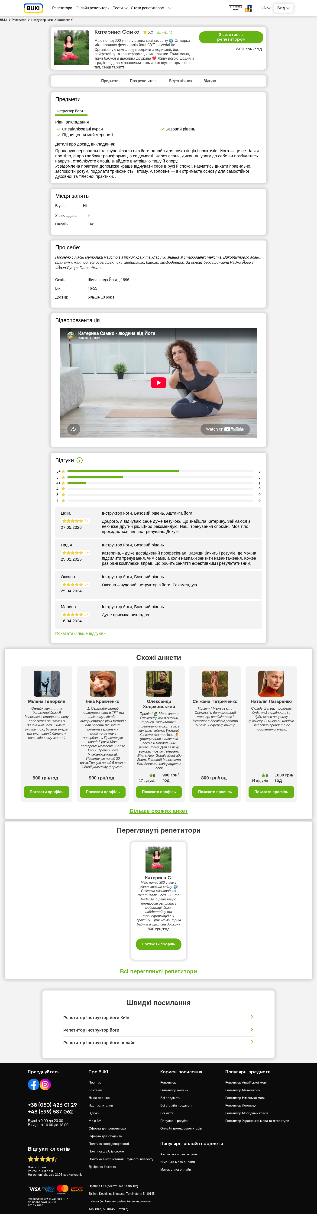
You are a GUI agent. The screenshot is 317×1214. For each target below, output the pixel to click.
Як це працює (99, 1098)
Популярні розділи (174, 1121)
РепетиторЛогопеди (240, 1105)
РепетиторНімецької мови (245, 1098)
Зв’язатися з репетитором (231, 37)
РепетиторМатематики (243, 1090)
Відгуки (94, 1113)
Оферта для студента (105, 1136)
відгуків (48, 1174)
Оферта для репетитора (107, 1128)
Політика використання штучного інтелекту (121, 1159)
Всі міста (167, 1113)
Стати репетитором (147, 8)
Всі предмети (170, 1098)
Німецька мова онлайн (177, 1162)
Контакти (95, 1090)
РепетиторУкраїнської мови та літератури (257, 1121)
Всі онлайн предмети (176, 1105)
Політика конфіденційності (109, 1144)
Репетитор (168, 1082)
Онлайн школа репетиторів (181, 1128)
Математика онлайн (175, 1169)
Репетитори (62, 8)
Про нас (95, 1082)
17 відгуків (147, 780)
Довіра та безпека (102, 1167)
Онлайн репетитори (93, 8)
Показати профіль (47, 792)
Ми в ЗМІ (95, 1121)
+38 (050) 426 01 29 (52, 1105)
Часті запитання (101, 1105)
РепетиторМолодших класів (246, 1113)
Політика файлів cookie (106, 1151)
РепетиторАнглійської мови (246, 1082)
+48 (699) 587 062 (50, 1112)
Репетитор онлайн (174, 1090)
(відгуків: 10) (164, 32)
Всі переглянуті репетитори (158, 971)
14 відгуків (259, 780)
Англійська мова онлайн (178, 1154)
